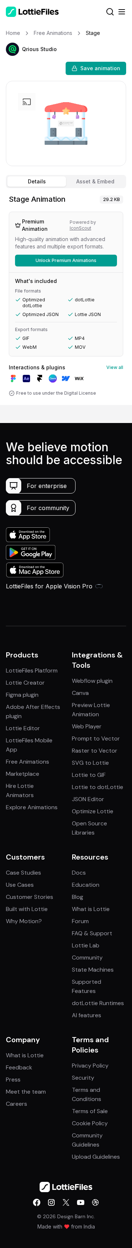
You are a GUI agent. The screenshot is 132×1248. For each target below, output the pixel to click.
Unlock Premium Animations (66, 260)
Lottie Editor (23, 728)
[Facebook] (36, 1202)
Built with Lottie (27, 909)
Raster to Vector (94, 750)
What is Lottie (91, 909)
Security (83, 1078)
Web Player (87, 726)
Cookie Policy (90, 1123)
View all (114, 367)
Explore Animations (32, 807)
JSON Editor (88, 799)
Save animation (100, 68)
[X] (66, 1202)
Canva (80, 693)
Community (87, 957)
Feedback (19, 1067)
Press (13, 1079)
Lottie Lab (85, 945)
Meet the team (26, 1091)
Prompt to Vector (96, 738)
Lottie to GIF (89, 775)
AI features (86, 1015)
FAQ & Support (92, 933)
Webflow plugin (92, 681)
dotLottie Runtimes (98, 1003)
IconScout (80, 228)
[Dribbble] (95, 1202)
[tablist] (66, 181)
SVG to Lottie (90, 763)
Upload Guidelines (96, 1157)
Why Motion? (24, 921)
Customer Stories (29, 897)
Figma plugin (22, 695)
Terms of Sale (90, 1111)
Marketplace (22, 774)
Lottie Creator (25, 682)
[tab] (36, 181)
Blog (77, 897)
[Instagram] (51, 1202)
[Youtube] (80, 1202)
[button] (12, 49)
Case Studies (23, 872)
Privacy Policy (90, 1065)
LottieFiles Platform (32, 670)
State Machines (93, 969)
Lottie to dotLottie (97, 787)
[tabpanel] (66, 298)
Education (85, 885)
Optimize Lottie (92, 811)
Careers (16, 1104)
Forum (80, 921)
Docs (79, 872)
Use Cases (20, 885)
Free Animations (27, 761)
